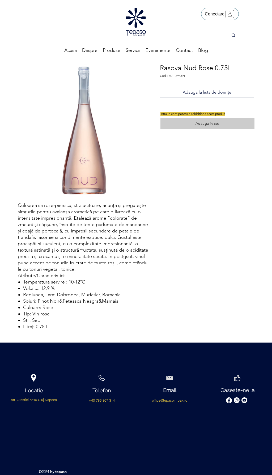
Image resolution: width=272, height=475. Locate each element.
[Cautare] (233, 35)
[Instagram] (237, 400)
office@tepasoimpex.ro (169, 400)
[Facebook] (229, 400)
